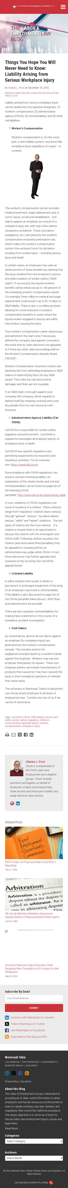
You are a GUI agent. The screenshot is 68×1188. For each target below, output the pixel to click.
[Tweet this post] (20, 734)
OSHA (26, 717)
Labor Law (20, 93)
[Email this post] (13, 734)
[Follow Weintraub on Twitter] (14, 1073)
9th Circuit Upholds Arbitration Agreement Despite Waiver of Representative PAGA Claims (32, 915)
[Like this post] (26, 734)
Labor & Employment (31, 33)
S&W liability (37, 717)
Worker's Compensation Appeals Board (27, 722)
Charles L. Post (16, 87)
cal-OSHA (17, 717)
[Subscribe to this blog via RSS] (27, 1073)
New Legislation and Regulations (42, 93)
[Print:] (7, 734)
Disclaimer (26, 1081)
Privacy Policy (11, 1081)
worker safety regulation (25, 720)
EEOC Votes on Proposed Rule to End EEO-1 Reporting (30, 863)
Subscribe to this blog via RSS (29, 1036)
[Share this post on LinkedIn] (31, 734)
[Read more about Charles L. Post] (12, 803)
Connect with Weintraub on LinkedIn (32, 1017)
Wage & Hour (11, 95)
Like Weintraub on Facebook (28, 1030)
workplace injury (31, 726)
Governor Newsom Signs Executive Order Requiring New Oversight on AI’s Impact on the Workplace (32, 969)
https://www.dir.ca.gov (24, 464)
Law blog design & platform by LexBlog (32, 1182)
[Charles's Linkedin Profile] (18, 803)
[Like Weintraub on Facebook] (20, 1073)
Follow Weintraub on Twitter (28, 1023)
